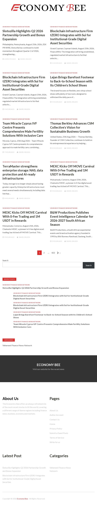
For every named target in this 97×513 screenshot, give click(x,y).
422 (53, 252)
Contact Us (54, 419)
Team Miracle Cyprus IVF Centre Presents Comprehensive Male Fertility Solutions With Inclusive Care (51, 325)
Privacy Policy (56, 428)
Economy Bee (22, 499)
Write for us (55, 442)
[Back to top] (90, 506)
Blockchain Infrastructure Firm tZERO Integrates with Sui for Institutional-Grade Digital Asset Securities (51, 297)
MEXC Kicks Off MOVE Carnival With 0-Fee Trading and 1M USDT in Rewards (72, 170)
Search (91, 2)
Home (52, 424)
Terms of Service (57, 437)
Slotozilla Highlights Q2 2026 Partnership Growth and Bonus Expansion (24, 35)
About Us (54, 410)
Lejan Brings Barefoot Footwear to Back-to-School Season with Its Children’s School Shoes (72, 81)
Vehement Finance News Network (16, 27)
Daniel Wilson (25, 59)
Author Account (56, 415)
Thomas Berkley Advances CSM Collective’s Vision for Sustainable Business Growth (72, 127)
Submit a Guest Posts (59, 433)
